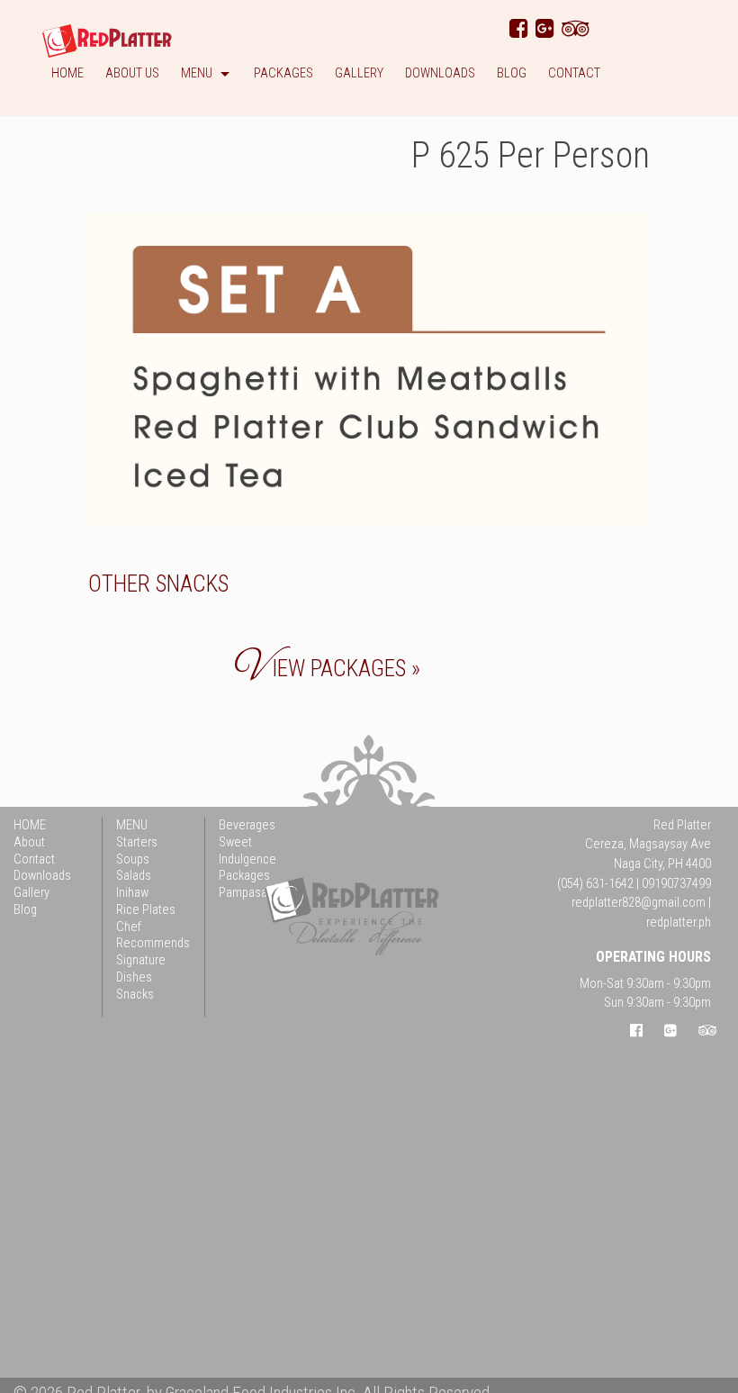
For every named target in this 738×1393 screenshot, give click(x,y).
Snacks (192, 584)
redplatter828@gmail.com (639, 902)
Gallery (359, 74)
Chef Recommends (153, 934)
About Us (132, 74)
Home (67, 74)
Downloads (440, 74)
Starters (137, 842)
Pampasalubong (260, 892)
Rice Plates (146, 910)
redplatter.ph (678, 922)
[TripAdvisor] (575, 28)
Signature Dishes (141, 969)
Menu (196, 74)
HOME (30, 825)
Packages (283, 74)
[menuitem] (67, 77)
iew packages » (328, 669)
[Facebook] (519, 28)
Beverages (247, 825)
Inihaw (132, 892)
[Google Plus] (545, 28)
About (29, 842)
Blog (511, 74)
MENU (132, 825)
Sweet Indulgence (247, 851)
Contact (574, 74)
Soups (132, 858)
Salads (133, 875)
